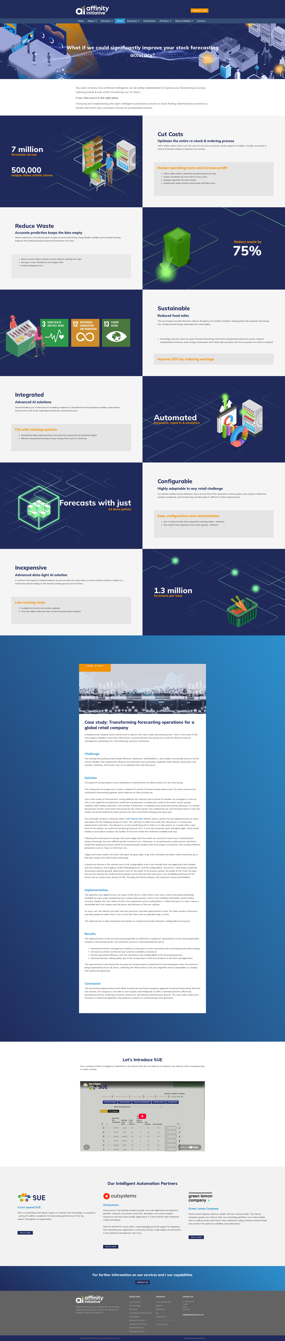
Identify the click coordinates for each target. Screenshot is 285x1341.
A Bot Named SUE (133, 818)
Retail (120, 20)
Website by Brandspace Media (194, 1338)
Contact (201, 20)
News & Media (182, 20)
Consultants (149, 20)
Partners (164, 20)
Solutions (105, 20)
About (91, 20)
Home (81, 20)
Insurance (132, 20)
